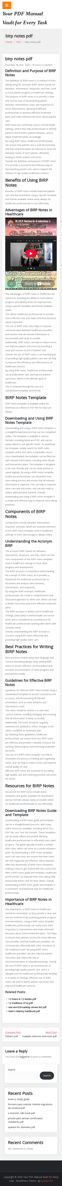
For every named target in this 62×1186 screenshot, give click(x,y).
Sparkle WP (47, 1180)
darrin (28, 64)
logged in (25, 1056)
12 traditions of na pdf (20, 1003)
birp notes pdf (18, 59)
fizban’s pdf (13, 1034)
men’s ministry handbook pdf (24, 1011)
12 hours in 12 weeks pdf (22, 999)
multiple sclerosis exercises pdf (39, 1034)
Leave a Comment (43, 64)
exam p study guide (19, 1099)
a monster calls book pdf (21, 1113)
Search (11, 1069)
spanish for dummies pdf (21, 1127)
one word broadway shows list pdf (27, 1007)
